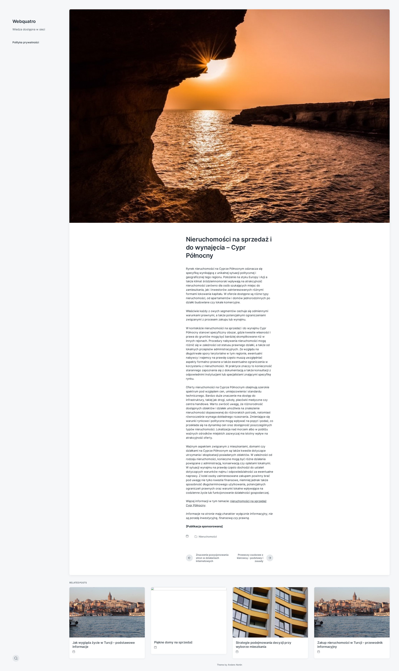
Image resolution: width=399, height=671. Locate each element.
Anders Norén (235, 664)
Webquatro (24, 21)
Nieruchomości (208, 536)
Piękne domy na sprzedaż (173, 642)
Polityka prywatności (25, 42)
